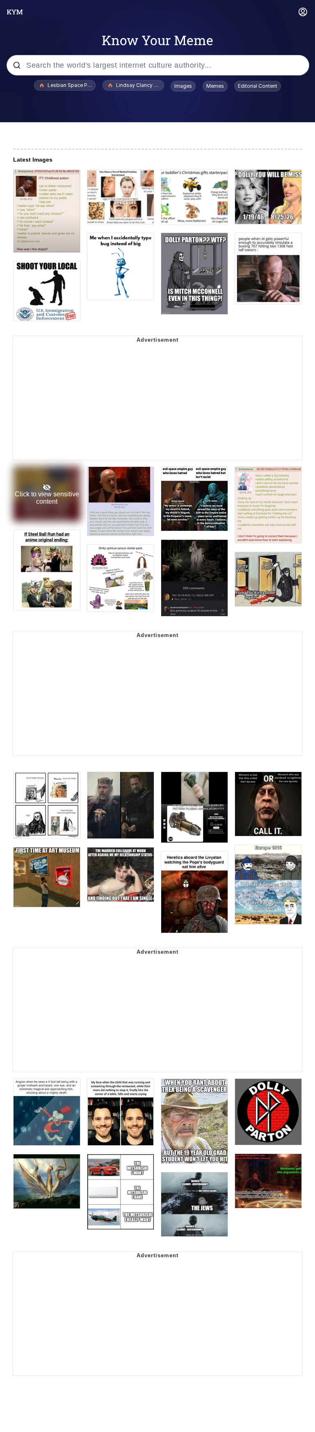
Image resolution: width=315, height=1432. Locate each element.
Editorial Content (257, 86)
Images (183, 86)
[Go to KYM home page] (15, 12)
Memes (215, 86)
